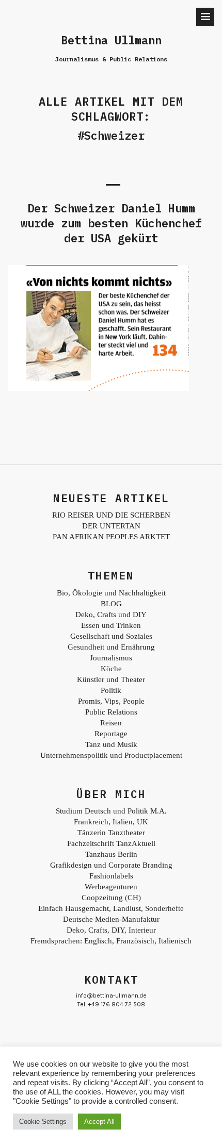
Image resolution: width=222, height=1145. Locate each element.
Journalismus (111, 658)
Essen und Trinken (111, 625)
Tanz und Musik (111, 744)
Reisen (111, 723)
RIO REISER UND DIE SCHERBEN (111, 515)
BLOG (111, 604)
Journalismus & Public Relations (111, 59)
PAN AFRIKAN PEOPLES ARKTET (111, 537)
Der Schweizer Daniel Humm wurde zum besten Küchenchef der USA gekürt (111, 223)
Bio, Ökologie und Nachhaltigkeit (111, 593)
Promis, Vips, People (111, 701)
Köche (111, 669)
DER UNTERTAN (111, 526)
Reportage (111, 733)
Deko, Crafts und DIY (111, 614)
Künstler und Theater (111, 679)
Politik (111, 690)
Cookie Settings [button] (43, 1121)
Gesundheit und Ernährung (111, 647)
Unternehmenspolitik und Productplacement (111, 755)
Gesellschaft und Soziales (111, 636)
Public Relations (111, 712)
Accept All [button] (99, 1121)
